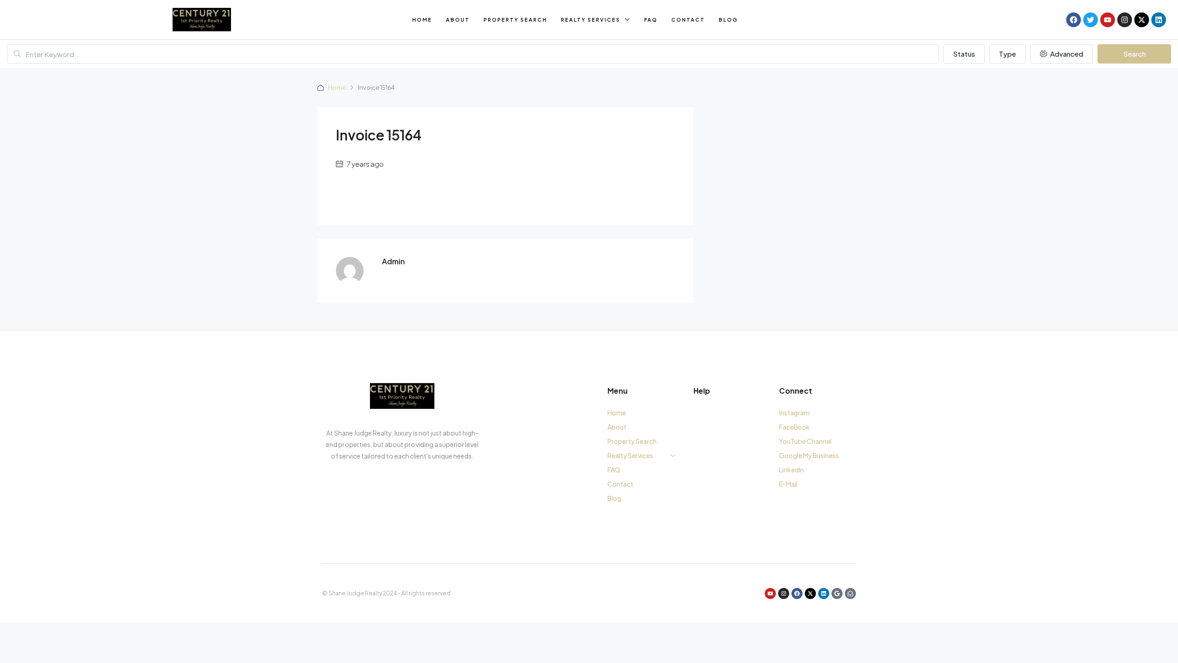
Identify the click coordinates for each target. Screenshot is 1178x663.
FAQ (651, 20)
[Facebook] (1073, 19)
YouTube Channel (805, 441)
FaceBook (794, 427)
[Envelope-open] (850, 593)
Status (964, 53)
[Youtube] (1107, 19)
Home (422, 20)
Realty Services (590, 20)
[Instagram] (1124, 19)
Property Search (515, 20)
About (458, 20)
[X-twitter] (1141, 19)
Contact (688, 20)
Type (1007, 53)
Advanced (1066, 53)
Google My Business (809, 455)
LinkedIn (791, 469)
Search (1134, 53)
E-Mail (788, 484)
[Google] (837, 593)
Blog (728, 20)
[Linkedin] (1158, 19)
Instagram (794, 412)
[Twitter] (1090, 19)
